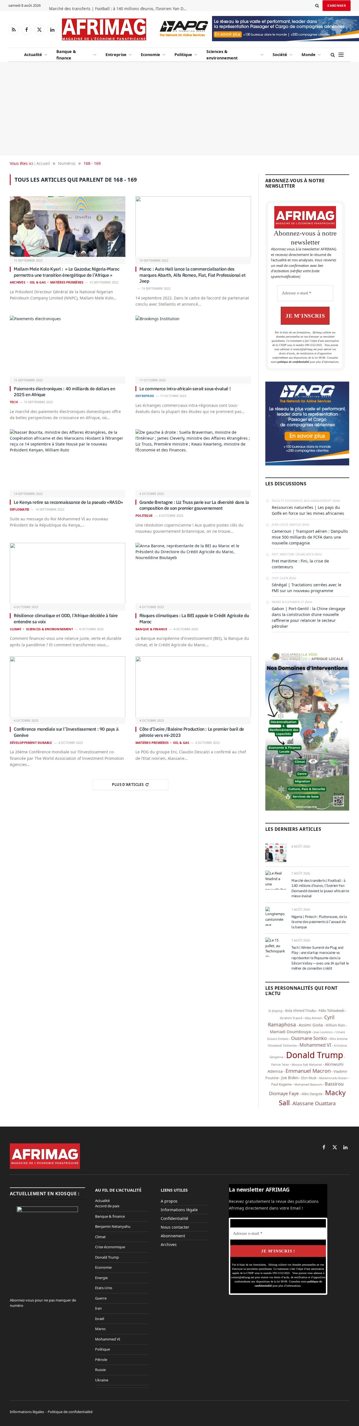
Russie (100, 1369)
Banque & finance (66, 55)
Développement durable (31, 742)
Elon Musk (308, 1078)
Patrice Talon (280, 1065)
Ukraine (101, 1380)
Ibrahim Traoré (291, 1018)
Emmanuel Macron (308, 1070)
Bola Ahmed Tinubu (300, 1010)
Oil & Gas (38, 282)
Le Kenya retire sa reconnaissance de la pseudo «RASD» (68, 502)
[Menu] (341, 55)
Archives (17, 282)
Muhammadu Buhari (333, 1078)
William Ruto (335, 1025)
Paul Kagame (281, 1084)
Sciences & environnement (222, 55)
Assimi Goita (311, 1025)
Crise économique (110, 1246)
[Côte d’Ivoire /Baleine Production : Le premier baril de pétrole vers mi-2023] (193, 687)
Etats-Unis (103, 1287)
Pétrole (101, 1359)
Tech (14, 402)
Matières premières (66, 282)
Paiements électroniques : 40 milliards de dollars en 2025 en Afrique (64, 392)
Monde (309, 54)
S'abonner (336, 5)
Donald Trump (314, 1055)
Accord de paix (107, 1205)
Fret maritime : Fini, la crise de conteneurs (300, 563)
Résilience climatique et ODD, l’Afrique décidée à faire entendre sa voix (66, 618)
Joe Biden (289, 1077)
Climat (15, 629)
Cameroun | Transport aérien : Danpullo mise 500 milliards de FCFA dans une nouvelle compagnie (310, 537)
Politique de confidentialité (70, 1411)
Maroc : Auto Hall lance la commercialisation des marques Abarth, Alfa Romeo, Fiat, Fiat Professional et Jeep (192, 275)
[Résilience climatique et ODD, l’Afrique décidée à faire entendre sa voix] (67, 573)
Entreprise (115, 54)
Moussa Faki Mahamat (307, 1065)
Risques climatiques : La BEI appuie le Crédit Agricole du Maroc (194, 618)
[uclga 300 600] (307, 809)
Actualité (33, 54)
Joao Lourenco (323, 1032)
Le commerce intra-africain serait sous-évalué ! (185, 388)
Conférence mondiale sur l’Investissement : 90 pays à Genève (66, 732)
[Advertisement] (179, 109)
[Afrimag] (104, 29)
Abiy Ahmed (313, 1018)
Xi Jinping (275, 1011)
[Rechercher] (317, 5)
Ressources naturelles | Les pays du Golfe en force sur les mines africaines (308, 510)
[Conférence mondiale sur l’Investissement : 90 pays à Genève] (67, 687)
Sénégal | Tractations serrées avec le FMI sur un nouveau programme (306, 587)
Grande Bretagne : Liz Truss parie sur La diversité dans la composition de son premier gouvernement (194, 505)
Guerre (101, 1298)
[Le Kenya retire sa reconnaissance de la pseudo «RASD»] (67, 460)
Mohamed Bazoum (308, 1084)
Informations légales (27, 1411)
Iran (98, 1308)
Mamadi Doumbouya (290, 1031)
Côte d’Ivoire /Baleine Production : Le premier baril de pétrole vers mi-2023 (191, 732)
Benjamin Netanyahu (112, 1226)
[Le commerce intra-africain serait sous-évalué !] (193, 346)
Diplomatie (19, 509)
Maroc (100, 1328)
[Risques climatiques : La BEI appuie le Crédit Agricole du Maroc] (193, 573)
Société (280, 54)
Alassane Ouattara (314, 1103)
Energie (101, 1277)
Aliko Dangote (312, 1094)
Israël (99, 1318)
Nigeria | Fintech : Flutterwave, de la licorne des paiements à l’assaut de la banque (319, 921)
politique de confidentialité (294, 361)
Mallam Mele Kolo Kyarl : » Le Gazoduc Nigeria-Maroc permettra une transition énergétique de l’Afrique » (66, 272)
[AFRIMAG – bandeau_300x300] (307, 464)
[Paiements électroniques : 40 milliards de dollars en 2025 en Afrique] (67, 346)
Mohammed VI (315, 1045)
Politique (183, 54)
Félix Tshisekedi (331, 1010)
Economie (150, 54)
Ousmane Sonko (309, 1038)
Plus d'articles (128, 784)
